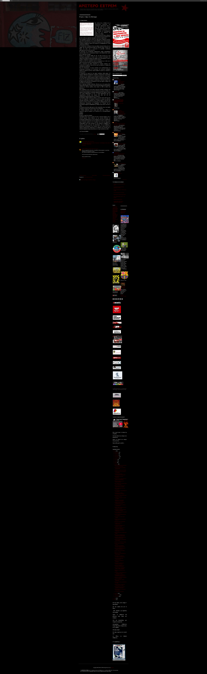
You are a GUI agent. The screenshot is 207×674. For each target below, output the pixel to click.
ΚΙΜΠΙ (115, 109)
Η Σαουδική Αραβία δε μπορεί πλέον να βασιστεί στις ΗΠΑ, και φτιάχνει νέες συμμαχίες (119, 124)
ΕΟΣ (83, 141)
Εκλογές (114, 213)
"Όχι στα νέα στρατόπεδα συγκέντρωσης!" (119, 559)
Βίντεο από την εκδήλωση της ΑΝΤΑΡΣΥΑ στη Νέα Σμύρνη (120, 535)
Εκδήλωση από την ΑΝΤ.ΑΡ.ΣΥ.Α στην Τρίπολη (120, 554)
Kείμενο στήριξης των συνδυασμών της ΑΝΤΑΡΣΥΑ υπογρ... (120, 466)
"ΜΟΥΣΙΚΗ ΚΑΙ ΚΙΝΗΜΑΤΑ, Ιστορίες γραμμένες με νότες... (120, 546)
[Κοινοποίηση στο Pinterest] (104, 134)
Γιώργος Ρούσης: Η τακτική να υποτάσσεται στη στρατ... (120, 585)
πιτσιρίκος (116, 91)
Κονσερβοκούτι (115, 219)
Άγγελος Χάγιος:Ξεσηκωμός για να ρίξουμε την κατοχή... (120, 508)
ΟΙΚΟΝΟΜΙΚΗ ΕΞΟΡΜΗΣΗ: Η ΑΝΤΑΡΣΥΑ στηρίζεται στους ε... (120, 575)
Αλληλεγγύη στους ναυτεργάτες (120, 521)
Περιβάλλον (114, 221)
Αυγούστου (117, 458)
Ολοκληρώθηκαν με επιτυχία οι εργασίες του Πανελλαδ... (120, 587)
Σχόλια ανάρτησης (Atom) (88, 177)
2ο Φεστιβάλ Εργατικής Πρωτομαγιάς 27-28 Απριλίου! (120, 474)
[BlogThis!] (100, 134)
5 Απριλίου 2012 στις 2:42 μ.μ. (89, 141)
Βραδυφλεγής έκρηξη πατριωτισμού (120, 194)
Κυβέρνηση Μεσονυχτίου (118, 199)
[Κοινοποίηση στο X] (101, 134)
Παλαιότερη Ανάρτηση (106, 175)
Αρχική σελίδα (94, 175)
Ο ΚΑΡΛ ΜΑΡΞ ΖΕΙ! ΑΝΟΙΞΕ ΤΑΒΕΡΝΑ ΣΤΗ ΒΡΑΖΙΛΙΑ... (118, 202)
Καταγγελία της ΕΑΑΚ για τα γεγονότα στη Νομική (119, 563)
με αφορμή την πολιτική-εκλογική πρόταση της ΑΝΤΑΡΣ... (120, 510)
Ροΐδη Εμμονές (116, 152)
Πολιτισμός (115, 215)
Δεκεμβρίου (117, 452)
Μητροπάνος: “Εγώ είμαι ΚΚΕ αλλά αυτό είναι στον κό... (120, 496)
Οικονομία (115, 217)
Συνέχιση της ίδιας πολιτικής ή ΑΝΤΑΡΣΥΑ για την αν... (120, 503)
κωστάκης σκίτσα (117, 172)
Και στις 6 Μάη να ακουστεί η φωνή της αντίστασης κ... (121, 512)
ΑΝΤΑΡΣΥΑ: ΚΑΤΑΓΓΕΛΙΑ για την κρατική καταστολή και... (120, 538)
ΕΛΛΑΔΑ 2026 (120, 103)
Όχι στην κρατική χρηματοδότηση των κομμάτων (120, 515)
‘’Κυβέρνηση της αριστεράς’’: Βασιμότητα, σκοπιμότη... (119, 500)
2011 (115, 598)
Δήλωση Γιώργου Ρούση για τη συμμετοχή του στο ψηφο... (120, 486)
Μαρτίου (116, 593)
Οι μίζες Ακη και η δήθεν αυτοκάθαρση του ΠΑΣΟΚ (119, 493)
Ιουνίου (116, 461)
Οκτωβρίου (117, 455)
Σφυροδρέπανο (116, 142)
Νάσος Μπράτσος (117, 79)
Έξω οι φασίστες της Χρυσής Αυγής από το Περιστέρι (121, 484)
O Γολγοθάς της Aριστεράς (119, 591)
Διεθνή (114, 212)
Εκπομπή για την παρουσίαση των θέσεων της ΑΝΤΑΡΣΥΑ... (120, 479)
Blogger (112, 667)
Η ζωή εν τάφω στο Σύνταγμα (120, 550)
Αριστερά (115, 208)
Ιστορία (114, 220)
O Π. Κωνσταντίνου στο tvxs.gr (119, 192)
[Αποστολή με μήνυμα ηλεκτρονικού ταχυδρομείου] (99, 134)
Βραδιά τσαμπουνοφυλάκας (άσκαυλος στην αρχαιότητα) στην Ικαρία (121, 82)
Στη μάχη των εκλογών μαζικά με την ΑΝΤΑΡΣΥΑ (120, 505)
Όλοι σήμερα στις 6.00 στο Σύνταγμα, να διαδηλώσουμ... (120, 556)
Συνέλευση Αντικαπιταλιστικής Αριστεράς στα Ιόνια (119, 187)
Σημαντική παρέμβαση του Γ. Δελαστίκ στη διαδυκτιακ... (119, 566)
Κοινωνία (115, 211)
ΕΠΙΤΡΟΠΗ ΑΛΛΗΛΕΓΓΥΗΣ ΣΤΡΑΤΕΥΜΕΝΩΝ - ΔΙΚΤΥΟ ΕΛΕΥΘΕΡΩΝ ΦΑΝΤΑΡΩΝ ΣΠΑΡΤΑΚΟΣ (118, 101)
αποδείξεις (120, 173)
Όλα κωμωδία (116, 92)
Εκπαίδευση (115, 214)
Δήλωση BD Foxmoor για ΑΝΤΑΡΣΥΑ (119, 477)
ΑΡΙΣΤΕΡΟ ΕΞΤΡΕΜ (97, 5)
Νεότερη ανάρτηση (83, 175)
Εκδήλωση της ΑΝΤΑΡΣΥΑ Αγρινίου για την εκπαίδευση (120, 578)
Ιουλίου (116, 459)
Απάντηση (84, 145)
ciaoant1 (115, 122)
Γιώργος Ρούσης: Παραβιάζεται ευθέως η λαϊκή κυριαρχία (120, 568)
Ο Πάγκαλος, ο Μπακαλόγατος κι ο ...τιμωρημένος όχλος (120, 573)
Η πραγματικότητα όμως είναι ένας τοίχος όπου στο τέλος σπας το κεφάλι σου (119, 154)
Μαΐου (116, 462)
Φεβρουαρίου (117, 594)
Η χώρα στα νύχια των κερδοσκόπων (118, 523)
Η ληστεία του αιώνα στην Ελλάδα (120, 470)
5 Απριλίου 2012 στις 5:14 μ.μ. (93, 148)
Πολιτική (115, 207)
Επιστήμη (114, 222)
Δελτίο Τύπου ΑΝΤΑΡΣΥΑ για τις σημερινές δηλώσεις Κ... (120, 549)
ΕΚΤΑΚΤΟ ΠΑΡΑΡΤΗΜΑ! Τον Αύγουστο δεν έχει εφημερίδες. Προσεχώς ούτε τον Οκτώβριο (121, 112)
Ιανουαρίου (117, 596)
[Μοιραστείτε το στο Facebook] (103, 134)
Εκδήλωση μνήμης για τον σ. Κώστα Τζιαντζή (119, 481)
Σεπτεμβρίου (117, 456)
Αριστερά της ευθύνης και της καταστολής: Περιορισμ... (120, 528)
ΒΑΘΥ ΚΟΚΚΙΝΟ (117, 132)
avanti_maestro (85, 148)
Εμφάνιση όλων (125, 179)
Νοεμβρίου (117, 453)
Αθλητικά (114, 218)
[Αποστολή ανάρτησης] (98, 134)
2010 (115, 599)
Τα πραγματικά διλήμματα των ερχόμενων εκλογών (120, 526)
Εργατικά (115, 210)
